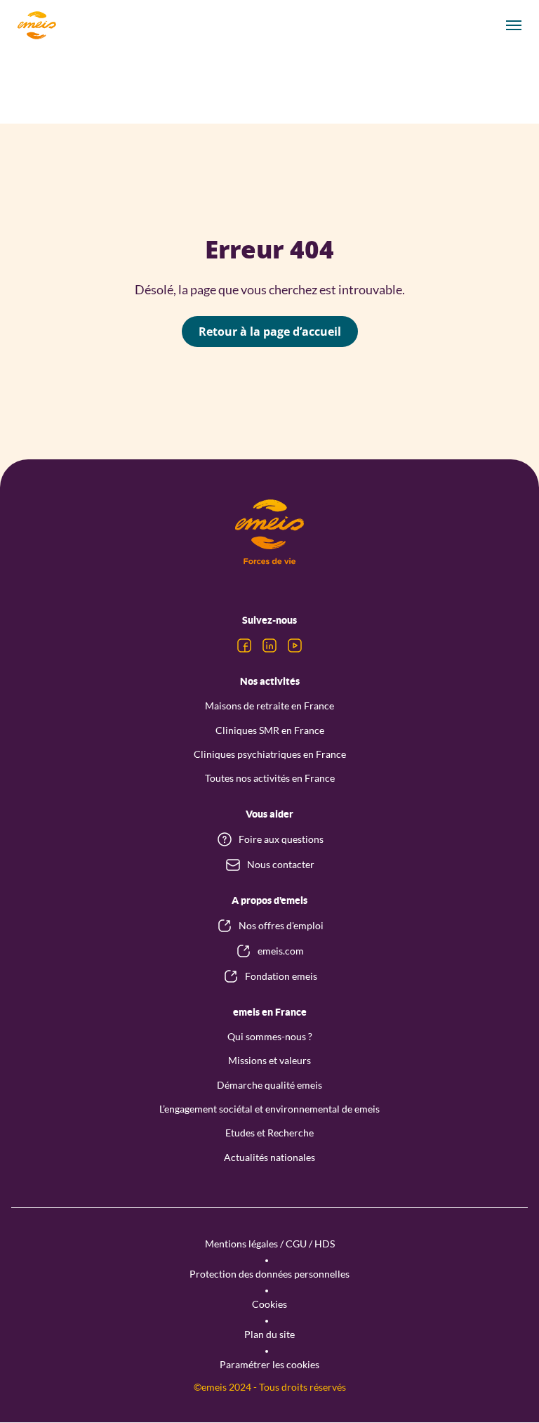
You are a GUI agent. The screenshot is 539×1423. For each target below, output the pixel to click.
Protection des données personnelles (269, 1274)
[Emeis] (36, 25)
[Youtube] (294, 645)
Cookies (269, 1304)
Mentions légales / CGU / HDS (270, 1244)
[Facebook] (244, 645)
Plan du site (269, 1334)
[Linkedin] (269, 645)
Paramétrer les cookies (269, 1364)
